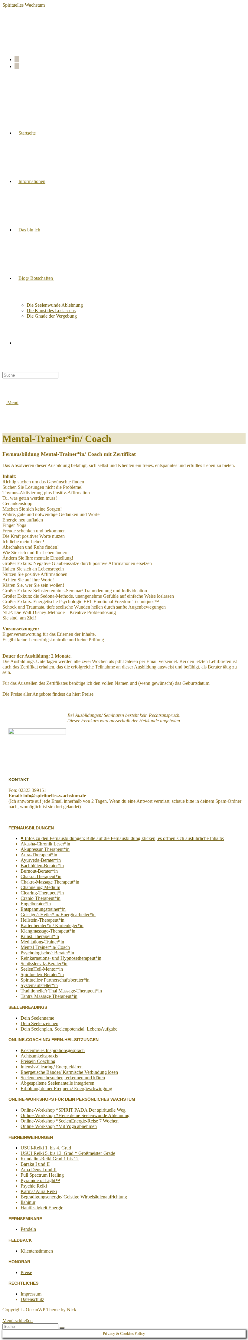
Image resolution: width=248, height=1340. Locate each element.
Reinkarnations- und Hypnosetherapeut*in (61, 958)
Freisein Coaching (38, 1061)
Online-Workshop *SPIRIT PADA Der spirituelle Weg (73, 1110)
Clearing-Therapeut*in (42, 892)
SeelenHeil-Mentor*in (42, 969)
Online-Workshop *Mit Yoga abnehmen (59, 1126)
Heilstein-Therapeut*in (42, 920)
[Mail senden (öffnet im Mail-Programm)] (17, 66)
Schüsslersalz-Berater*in (44, 963)
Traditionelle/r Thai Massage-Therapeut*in (61, 990)
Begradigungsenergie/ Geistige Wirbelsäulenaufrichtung (74, 1196)
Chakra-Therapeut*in (41, 876)
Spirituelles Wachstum (23, 5)
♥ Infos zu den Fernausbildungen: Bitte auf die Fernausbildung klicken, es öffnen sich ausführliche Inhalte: (122, 838)
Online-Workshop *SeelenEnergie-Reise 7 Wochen (70, 1120)
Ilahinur (28, 1202)
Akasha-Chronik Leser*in (45, 843)
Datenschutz (32, 1299)
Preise (87, 694)
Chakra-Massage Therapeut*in (50, 881)
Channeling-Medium (40, 887)
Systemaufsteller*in (39, 985)
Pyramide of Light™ (40, 1180)
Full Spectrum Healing (42, 1175)
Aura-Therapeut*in (39, 854)
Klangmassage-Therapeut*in (48, 930)
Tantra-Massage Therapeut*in (49, 996)
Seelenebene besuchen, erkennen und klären (63, 1077)
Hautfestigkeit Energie (42, 1207)
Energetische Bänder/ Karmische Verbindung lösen (69, 1072)
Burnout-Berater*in (39, 871)
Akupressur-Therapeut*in (45, 849)
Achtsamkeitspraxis (39, 1055)
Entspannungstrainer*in (43, 909)
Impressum (31, 1293)
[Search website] (18, 342)
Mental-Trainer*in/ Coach (45, 947)
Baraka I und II (35, 1164)
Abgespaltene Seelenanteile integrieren (57, 1083)
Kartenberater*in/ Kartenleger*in (52, 925)
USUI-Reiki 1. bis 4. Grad (46, 1147)
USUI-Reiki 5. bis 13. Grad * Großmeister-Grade (68, 1153)
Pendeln (28, 1229)
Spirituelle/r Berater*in (42, 974)
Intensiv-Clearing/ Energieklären (52, 1066)
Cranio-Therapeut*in (40, 898)
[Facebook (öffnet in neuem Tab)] (17, 59)
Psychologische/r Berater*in (47, 952)
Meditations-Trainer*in (42, 941)
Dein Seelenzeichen (39, 1023)
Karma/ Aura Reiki (39, 1191)
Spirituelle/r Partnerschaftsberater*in (55, 979)
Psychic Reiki (34, 1185)
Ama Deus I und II (39, 1169)
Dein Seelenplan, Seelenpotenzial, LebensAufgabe (69, 1028)
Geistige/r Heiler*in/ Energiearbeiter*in (58, 914)
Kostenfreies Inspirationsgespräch (53, 1050)
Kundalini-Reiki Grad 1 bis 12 (50, 1158)
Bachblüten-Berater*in (42, 865)
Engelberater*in (36, 903)
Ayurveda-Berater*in (41, 860)
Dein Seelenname (37, 1018)
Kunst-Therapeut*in (40, 936)
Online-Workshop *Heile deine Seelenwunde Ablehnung (75, 1115)
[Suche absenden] (62, 1328)
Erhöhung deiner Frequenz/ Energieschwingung (66, 1088)
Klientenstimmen (37, 1250)
